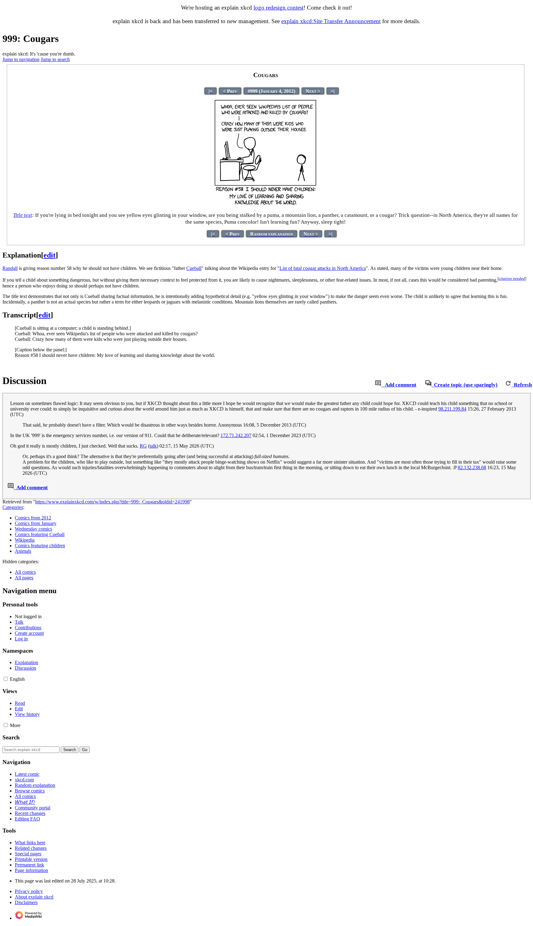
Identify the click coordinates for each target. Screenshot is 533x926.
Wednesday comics (33, 528)
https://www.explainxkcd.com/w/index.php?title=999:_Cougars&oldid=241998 (112, 501)
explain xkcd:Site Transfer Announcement (331, 21)
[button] (6, 679)
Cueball (193, 268)
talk (153, 446)
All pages (24, 577)
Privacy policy (29, 891)
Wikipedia (25, 540)
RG (143, 446)
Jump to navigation (20, 59)
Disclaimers (26, 902)
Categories (12, 507)
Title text (22, 215)
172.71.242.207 (236, 435)
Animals (23, 551)
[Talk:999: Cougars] (378, 385)
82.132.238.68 (472, 467)
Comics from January (35, 523)
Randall (10, 268)
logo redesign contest (279, 7)
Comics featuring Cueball (39, 534)
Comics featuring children (40, 545)
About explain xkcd (34, 896)
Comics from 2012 (33, 517)
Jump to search (55, 59)
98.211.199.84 (452, 408)
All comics (25, 572)
